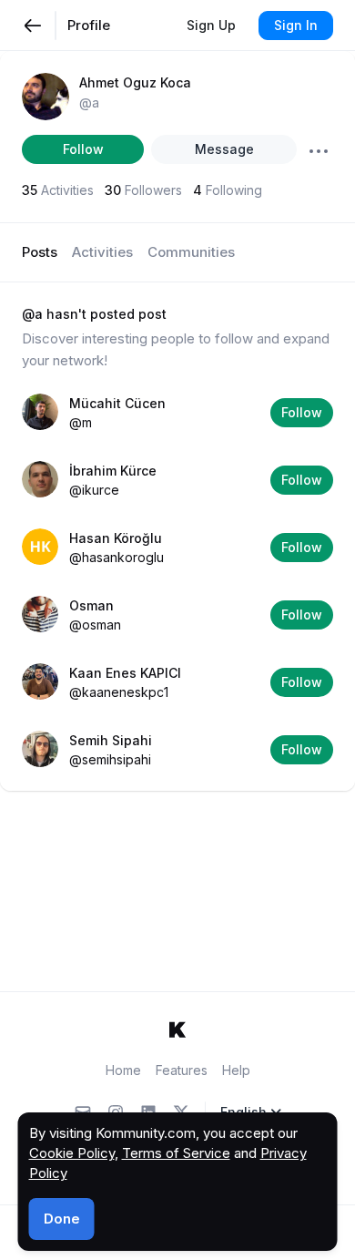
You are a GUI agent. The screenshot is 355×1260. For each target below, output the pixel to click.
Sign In (296, 25)
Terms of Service (176, 1153)
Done (62, 1218)
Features (182, 1070)
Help (236, 1070)
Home (123, 1070)
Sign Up (211, 25)
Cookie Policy (72, 1153)
